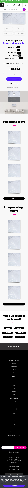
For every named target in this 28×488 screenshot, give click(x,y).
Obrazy (14, 376)
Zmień (18, 47)
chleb (8, 328)
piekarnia (21, 332)
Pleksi (14, 388)
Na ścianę (14, 372)
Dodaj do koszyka (14, 79)
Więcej (14, 198)
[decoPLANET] (2, 5)
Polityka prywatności (14, 432)
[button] (8, 5)
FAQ (14, 417)
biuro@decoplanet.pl (14, 466)
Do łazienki (14, 366)
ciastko (20, 337)
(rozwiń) (17, 346)
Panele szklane (14, 360)
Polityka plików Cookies (14, 435)
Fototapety (14, 398)
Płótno (14, 391)
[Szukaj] (24, 9)
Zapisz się (20, 448)
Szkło (14, 394)
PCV (14, 385)
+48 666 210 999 (15, 469)
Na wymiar (14, 402)
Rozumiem (14, 485)
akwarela (7, 332)
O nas (14, 420)
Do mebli (14, 369)
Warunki (17, 452)
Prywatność (11, 452)
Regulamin (14, 428)
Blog (14, 413)
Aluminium (14, 383)
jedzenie (19, 328)
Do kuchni (14, 363)
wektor (7, 337)
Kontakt (14, 424)
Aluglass (14, 380)
